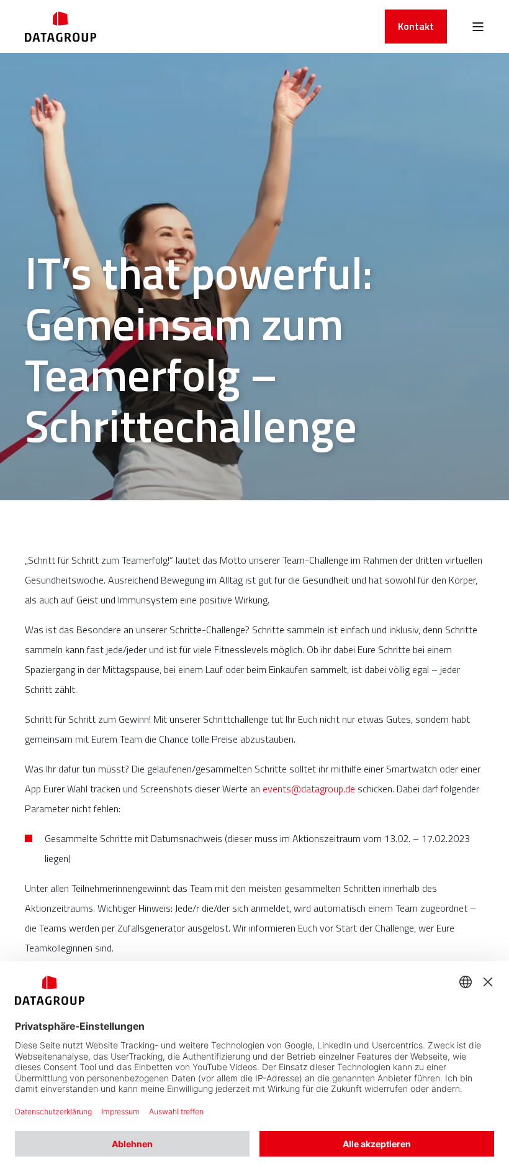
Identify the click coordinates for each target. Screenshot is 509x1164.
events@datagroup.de (309, 788)
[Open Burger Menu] (478, 26)
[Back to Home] (60, 26)
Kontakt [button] (416, 26)
